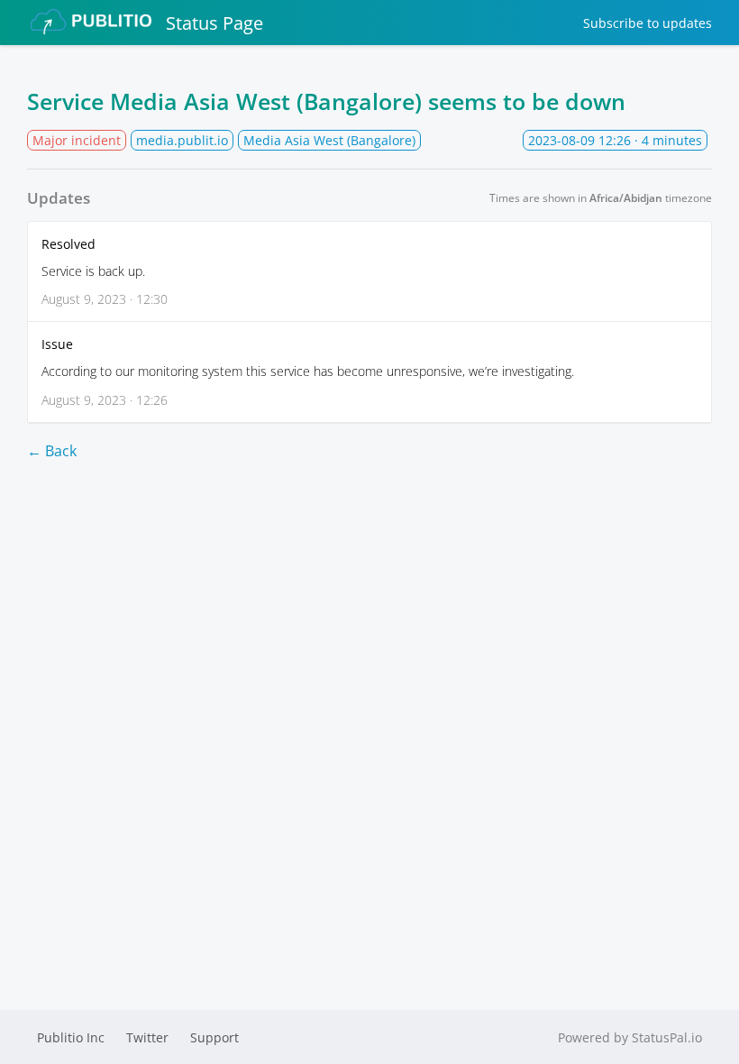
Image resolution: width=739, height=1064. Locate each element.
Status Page (214, 23)
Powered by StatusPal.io (630, 1037)
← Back (52, 451)
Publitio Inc (71, 1037)
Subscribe (647, 23)
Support (214, 1037)
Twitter (147, 1037)
